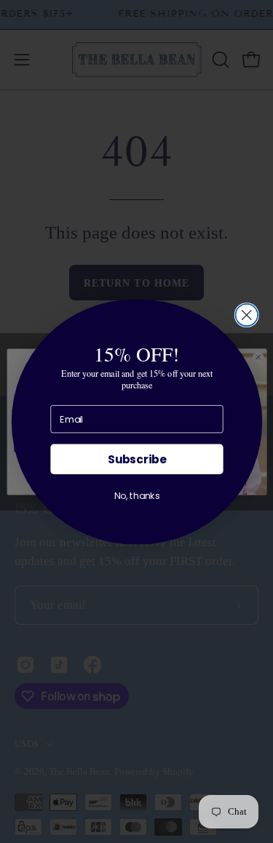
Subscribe (136, 458)
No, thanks (136, 495)
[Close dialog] (246, 314)
